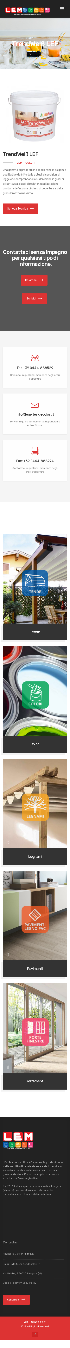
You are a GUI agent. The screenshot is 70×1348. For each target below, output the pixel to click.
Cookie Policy (11, 1283)
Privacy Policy (27, 1283)
